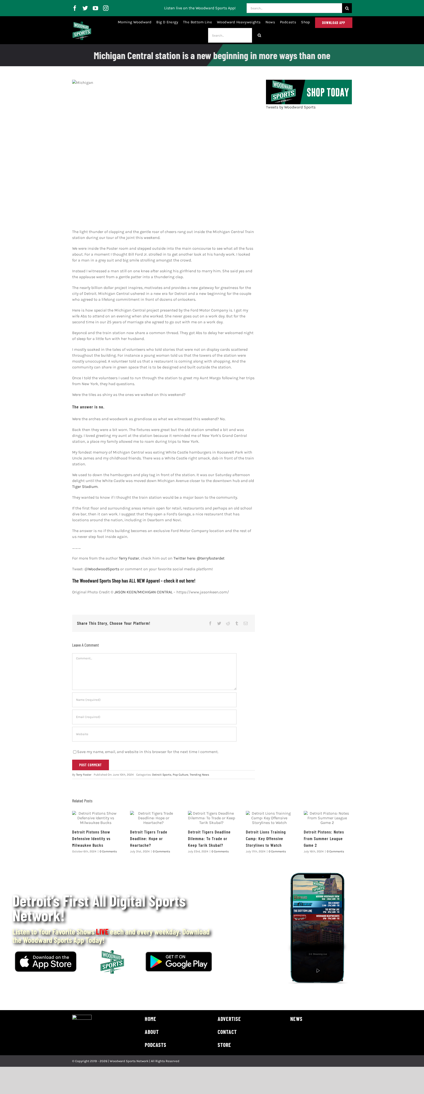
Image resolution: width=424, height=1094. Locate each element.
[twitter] (85, 8)
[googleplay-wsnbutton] (179, 953)
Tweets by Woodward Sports (291, 107)
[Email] (245, 623)
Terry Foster (129, 558)
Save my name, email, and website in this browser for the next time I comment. (147, 751)
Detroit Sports (161, 774)
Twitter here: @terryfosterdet (199, 558)
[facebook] (75, 8)
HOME (150, 1019)
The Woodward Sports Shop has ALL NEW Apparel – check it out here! (134, 581)
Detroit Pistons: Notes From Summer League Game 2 (324, 838)
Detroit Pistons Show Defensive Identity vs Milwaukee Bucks (91, 838)
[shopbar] (309, 81)
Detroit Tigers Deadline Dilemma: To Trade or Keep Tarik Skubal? (209, 838)
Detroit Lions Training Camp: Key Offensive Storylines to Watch (266, 838)
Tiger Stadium (85, 486)
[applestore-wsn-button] (46, 953)
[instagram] (105, 8)
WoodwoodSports (103, 569)
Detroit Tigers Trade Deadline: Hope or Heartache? (148, 838)
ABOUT (152, 1032)
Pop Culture (180, 774)
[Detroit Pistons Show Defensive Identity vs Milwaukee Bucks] (95, 818)
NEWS (296, 1019)
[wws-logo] (82, 23)
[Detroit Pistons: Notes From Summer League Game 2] (327, 818)
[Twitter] (219, 623)
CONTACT (227, 1032)
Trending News (199, 774)
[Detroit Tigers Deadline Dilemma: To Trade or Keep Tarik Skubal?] (211, 818)
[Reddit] (228, 623)
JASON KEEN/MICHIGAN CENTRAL (143, 592)
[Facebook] (210, 623)
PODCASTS (155, 1045)
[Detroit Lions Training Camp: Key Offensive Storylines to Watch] (269, 818)
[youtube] (95, 8)
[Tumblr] (236, 623)
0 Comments (108, 851)
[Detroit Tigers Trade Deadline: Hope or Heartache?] (153, 818)
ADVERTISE (229, 1019)
